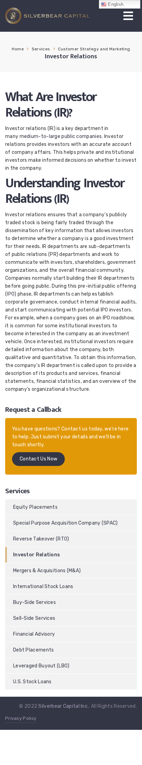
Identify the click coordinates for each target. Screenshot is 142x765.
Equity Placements (35, 507)
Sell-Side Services (34, 618)
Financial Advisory (34, 634)
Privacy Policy (20, 718)
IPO (10, 294)
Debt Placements (33, 650)
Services (41, 49)
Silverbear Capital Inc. (63, 706)
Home (18, 49)
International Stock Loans (43, 586)
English (114, 4)
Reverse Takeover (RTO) (41, 539)
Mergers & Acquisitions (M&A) (47, 571)
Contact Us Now (38, 459)
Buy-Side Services (34, 602)
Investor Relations (36, 555)
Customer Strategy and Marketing (94, 49)
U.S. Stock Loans (32, 682)
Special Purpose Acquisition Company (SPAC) (65, 523)
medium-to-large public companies (60, 136)
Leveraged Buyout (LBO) (41, 666)
